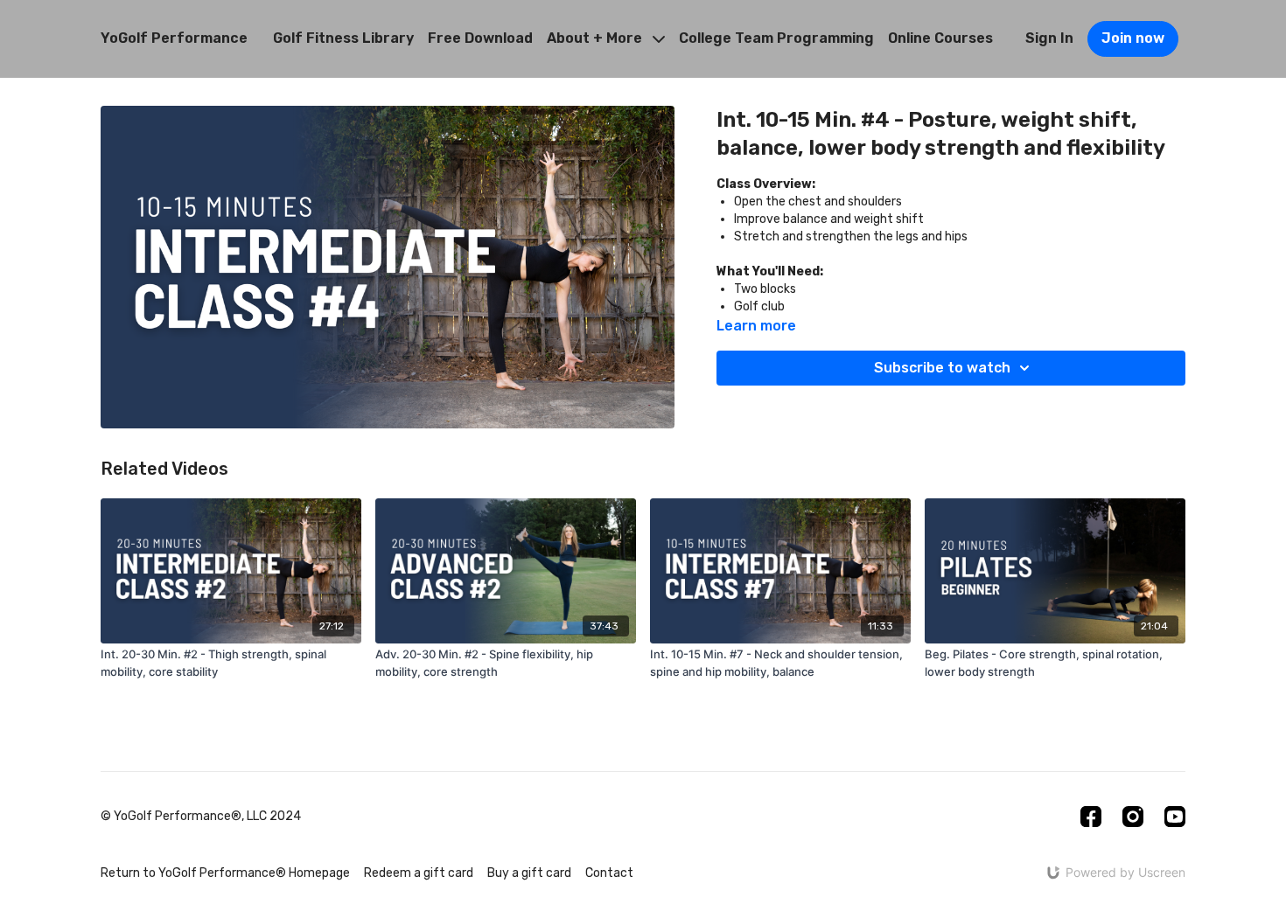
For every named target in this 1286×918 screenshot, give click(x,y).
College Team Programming (776, 38)
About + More (596, 38)
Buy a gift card (529, 873)
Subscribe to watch (942, 367)
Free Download (480, 38)
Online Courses (940, 38)
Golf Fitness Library (343, 38)
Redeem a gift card (418, 873)
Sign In (1049, 38)
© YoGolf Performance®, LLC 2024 (201, 816)
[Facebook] (1090, 816)
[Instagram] (1132, 816)
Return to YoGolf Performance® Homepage (225, 873)
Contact (609, 873)
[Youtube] (1174, 816)
